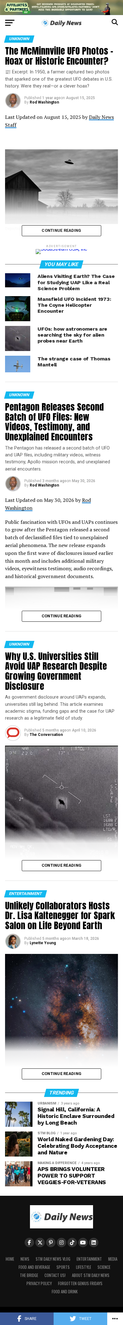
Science (103, 1267)
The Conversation (46, 734)
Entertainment (89, 1259)
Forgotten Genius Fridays (80, 1283)
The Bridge (29, 1275)
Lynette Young (43, 943)
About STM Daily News (90, 1275)
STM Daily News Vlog (53, 1259)
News (24, 1259)
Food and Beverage (34, 1267)
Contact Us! (55, 1275)
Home (10, 1259)
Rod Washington (44, 102)
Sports (63, 1267)
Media (112, 1259)
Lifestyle (83, 1267)
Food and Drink (65, 1292)
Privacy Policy (39, 1283)
